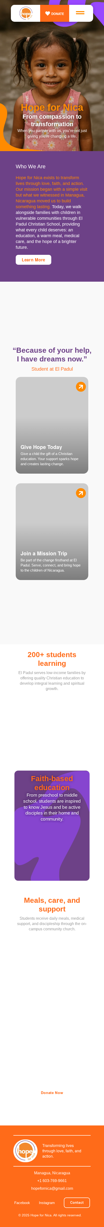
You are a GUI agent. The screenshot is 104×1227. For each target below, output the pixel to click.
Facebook (22, 1203)
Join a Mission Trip (44, 553)
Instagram (47, 1203)
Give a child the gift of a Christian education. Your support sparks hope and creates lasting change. (49, 459)
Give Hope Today (41, 446)
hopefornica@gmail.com (52, 1188)
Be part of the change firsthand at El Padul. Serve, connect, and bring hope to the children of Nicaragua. (51, 565)
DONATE (57, 13)
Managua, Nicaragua (52, 1173)
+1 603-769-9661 (52, 1181)
